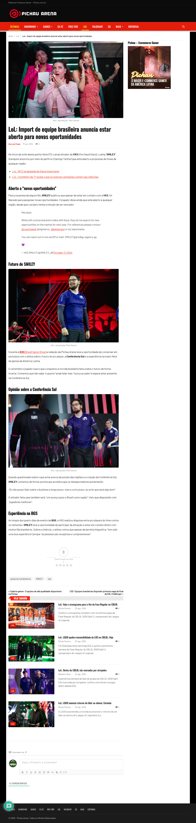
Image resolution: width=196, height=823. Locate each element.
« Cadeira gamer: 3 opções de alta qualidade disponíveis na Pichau (35, 592)
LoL (85, 26)
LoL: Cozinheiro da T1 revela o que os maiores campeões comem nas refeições (55, 176)
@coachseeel (28, 229)
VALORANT (97, 26)
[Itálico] (27, 772)
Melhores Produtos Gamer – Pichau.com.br (27, 2)
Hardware (30, 26)
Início (10, 36)
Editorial (133, 26)
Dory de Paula (14, 144)
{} (61, 772)
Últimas (14, 26)
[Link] (57, 772)
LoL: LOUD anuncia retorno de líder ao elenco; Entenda (84, 703)
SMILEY (39, 579)
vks (49, 579)
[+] (65, 772)
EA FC (60, 26)
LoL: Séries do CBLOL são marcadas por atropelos (82, 670)
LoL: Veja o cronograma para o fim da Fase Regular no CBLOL (88, 604)
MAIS (118, 26)
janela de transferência (21, 579)
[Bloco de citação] (48, 772)
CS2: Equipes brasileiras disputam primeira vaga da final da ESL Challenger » (96, 592)
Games (46, 26)
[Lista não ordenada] (44, 772)
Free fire (73, 26)
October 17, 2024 (63, 252)
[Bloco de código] (52, 772)
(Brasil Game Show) (33, 351)
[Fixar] (35, 772)
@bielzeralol (58, 229)
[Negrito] (22, 772)
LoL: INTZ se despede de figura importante (35, 171)
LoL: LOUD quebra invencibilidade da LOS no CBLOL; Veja (85, 637)
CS (109, 26)
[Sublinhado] (31, 772)
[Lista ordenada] (40, 772)
